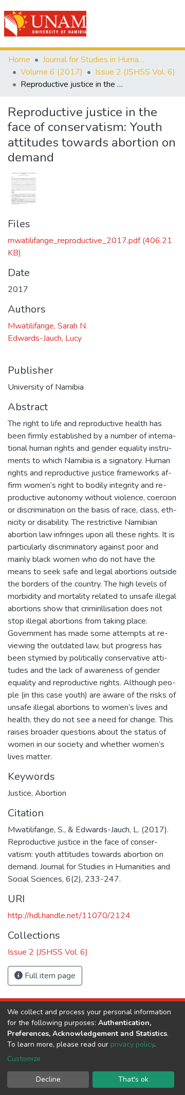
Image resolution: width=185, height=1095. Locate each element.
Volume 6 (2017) (52, 72)
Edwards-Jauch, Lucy (45, 338)
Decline (48, 1079)
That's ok (133, 1079)
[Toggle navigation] (170, 23)
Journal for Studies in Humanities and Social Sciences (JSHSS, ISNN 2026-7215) (94, 59)
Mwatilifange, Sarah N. (47, 326)
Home (19, 59)
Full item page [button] (49, 975)
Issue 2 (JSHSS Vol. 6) (135, 72)
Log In (140, 23)
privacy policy (132, 1044)
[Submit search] (119, 23)
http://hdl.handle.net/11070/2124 (69, 915)
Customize (24, 1059)
